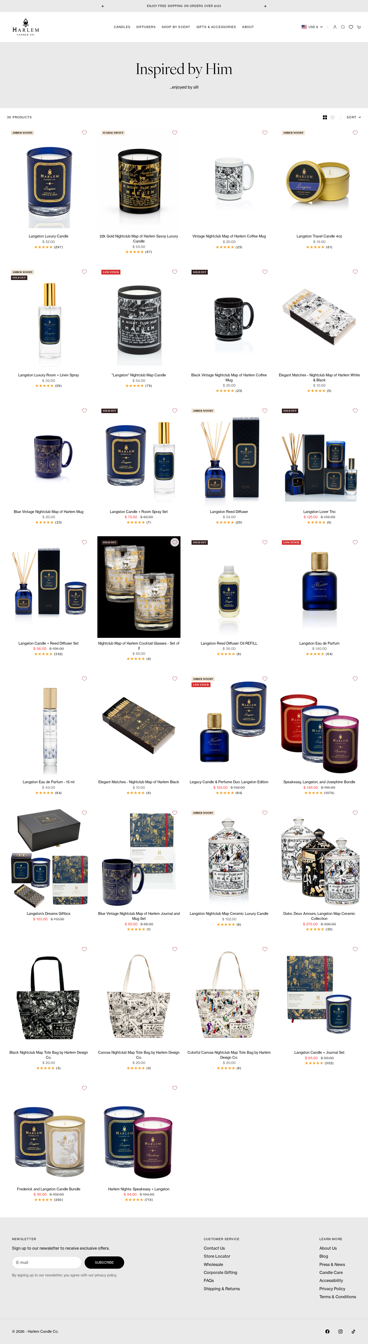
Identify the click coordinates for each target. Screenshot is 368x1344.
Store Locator (217, 1256)
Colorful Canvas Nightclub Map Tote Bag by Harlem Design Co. (229, 1055)
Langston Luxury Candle (48, 236)
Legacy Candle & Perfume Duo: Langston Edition (229, 782)
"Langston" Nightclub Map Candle (139, 375)
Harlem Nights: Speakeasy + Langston (138, 1189)
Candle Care (331, 1272)
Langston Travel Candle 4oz (319, 236)
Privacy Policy (332, 1288)
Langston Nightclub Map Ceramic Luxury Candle (229, 914)
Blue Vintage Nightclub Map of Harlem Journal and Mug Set (139, 916)
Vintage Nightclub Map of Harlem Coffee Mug (229, 236)
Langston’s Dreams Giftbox (49, 914)
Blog (323, 1256)
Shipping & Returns (222, 1288)
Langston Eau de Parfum (319, 643)
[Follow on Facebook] (327, 1331)
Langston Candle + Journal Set (319, 1052)
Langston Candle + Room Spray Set (139, 511)
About (248, 27)
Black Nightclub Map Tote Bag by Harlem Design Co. (49, 1055)
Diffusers (146, 27)
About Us (328, 1248)
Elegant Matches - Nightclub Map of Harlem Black (138, 782)
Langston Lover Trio (319, 511)
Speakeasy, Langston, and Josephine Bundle (319, 782)
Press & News (332, 1264)
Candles (122, 27)
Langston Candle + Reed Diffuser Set (49, 643)
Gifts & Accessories (216, 27)
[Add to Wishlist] (84, 133)
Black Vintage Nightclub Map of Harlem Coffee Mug (229, 378)
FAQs (209, 1280)
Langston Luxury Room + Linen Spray (48, 375)
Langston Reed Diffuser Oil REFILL (229, 643)
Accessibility (331, 1280)
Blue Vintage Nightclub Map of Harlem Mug (48, 511)
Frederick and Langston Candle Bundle (48, 1189)
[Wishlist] (351, 27)
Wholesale (213, 1264)
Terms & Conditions (337, 1296)
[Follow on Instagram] (340, 1331)
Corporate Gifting (220, 1272)
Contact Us (214, 1248)
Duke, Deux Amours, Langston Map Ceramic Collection (319, 916)
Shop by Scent (176, 27)
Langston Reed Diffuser (229, 511)
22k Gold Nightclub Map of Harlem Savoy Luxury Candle (139, 239)
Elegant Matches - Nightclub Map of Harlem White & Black (319, 378)
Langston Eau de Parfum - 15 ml (48, 782)
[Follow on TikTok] (353, 1331)
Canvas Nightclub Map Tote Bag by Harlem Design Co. (138, 1055)
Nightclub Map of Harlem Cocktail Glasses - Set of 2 (138, 646)
